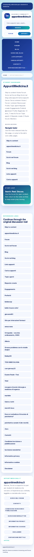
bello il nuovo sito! (11, 308)
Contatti (17, 64)
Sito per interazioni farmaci (15, 320)
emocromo (9, 327)
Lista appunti (17, 56)
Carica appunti (17, 60)
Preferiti (8, 295)
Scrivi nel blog (17, 53)
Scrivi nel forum (12, 157)
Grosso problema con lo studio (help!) (16, 349)
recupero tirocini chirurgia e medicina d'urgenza (15, 388)
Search (18, 27)
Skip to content (12, 141)
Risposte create (11, 283)
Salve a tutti (9, 402)
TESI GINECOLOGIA (12, 362)
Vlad (6, 381)
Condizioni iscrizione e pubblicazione (13, 442)
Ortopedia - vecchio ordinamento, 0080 (12, 334)
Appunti (24, 33)
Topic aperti (9, 277)
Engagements (10, 289)
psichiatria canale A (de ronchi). (17, 423)
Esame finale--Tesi (12, 375)
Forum (10, 33)
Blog (17, 49)
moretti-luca (9, 408)
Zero (6, 429)
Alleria (7, 341)
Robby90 (8, 356)
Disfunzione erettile (16, 68)
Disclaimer (9, 468)
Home (17, 42)
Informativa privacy (12, 456)
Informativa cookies (12, 462)
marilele (8, 396)
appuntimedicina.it (13, 146)
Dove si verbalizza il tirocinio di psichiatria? (16, 415)
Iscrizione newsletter (13, 450)
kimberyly (8, 302)
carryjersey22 (10, 368)
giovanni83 (9, 314)
